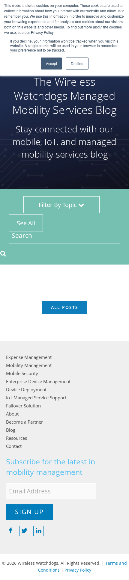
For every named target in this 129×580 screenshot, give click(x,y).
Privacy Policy (77, 570)
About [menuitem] (12, 414)
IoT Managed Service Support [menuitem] (36, 398)
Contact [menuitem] (14, 446)
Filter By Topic (58, 205)
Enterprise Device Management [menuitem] (38, 381)
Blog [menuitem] (10, 430)
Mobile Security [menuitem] (22, 373)
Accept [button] (51, 63)
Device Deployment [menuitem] (26, 389)
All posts (64, 307)
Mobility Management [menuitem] (29, 365)
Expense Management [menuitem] (29, 357)
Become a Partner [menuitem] (24, 422)
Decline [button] (77, 63)
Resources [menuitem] (16, 438)
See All (26, 223)
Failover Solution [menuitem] (23, 406)
